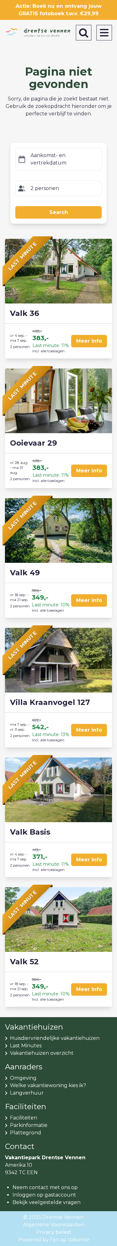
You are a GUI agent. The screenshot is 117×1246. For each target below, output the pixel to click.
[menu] (104, 32)
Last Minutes (25, 1046)
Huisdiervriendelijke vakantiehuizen (55, 1038)
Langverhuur (27, 1093)
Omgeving (23, 1078)
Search (58, 212)
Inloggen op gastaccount (44, 1195)
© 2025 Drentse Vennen (53, 1217)
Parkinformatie (28, 1125)
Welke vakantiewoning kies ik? (48, 1085)
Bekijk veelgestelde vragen (46, 1202)
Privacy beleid (53, 1232)
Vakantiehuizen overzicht (42, 1053)
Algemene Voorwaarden (53, 1225)
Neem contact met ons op (45, 1187)
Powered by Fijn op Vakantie (53, 1240)
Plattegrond (25, 1133)
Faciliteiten (23, 1118)
